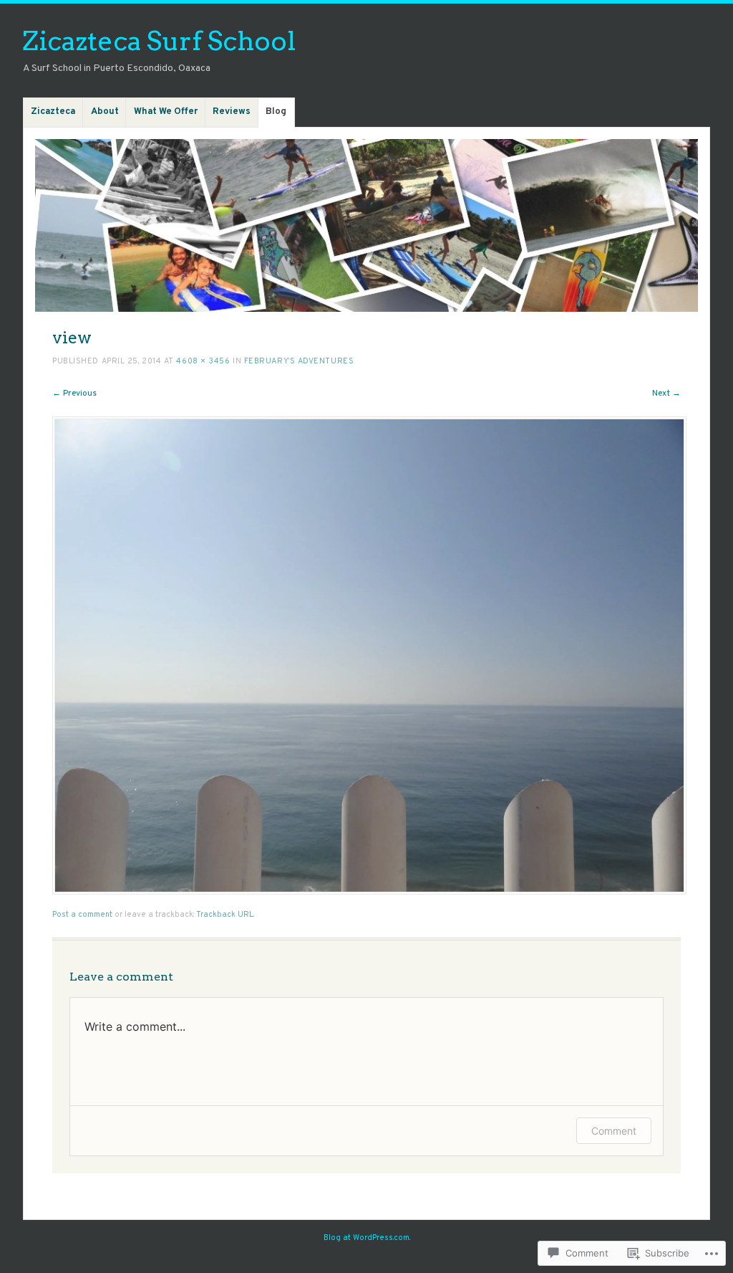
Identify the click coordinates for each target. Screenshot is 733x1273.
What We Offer (166, 112)
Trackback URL (224, 915)
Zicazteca (53, 112)
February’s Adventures (299, 361)
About (105, 112)
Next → (666, 393)
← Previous (74, 393)
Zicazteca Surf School (159, 40)
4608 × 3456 (203, 361)
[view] (369, 892)
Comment (613, 1131)
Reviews (232, 112)
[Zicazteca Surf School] (366, 225)
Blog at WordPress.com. (367, 1238)
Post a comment (82, 915)
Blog (276, 112)
